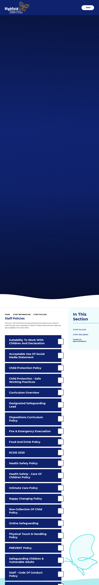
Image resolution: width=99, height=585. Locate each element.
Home (7, 314)
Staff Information (21, 314)
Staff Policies (40, 314)
